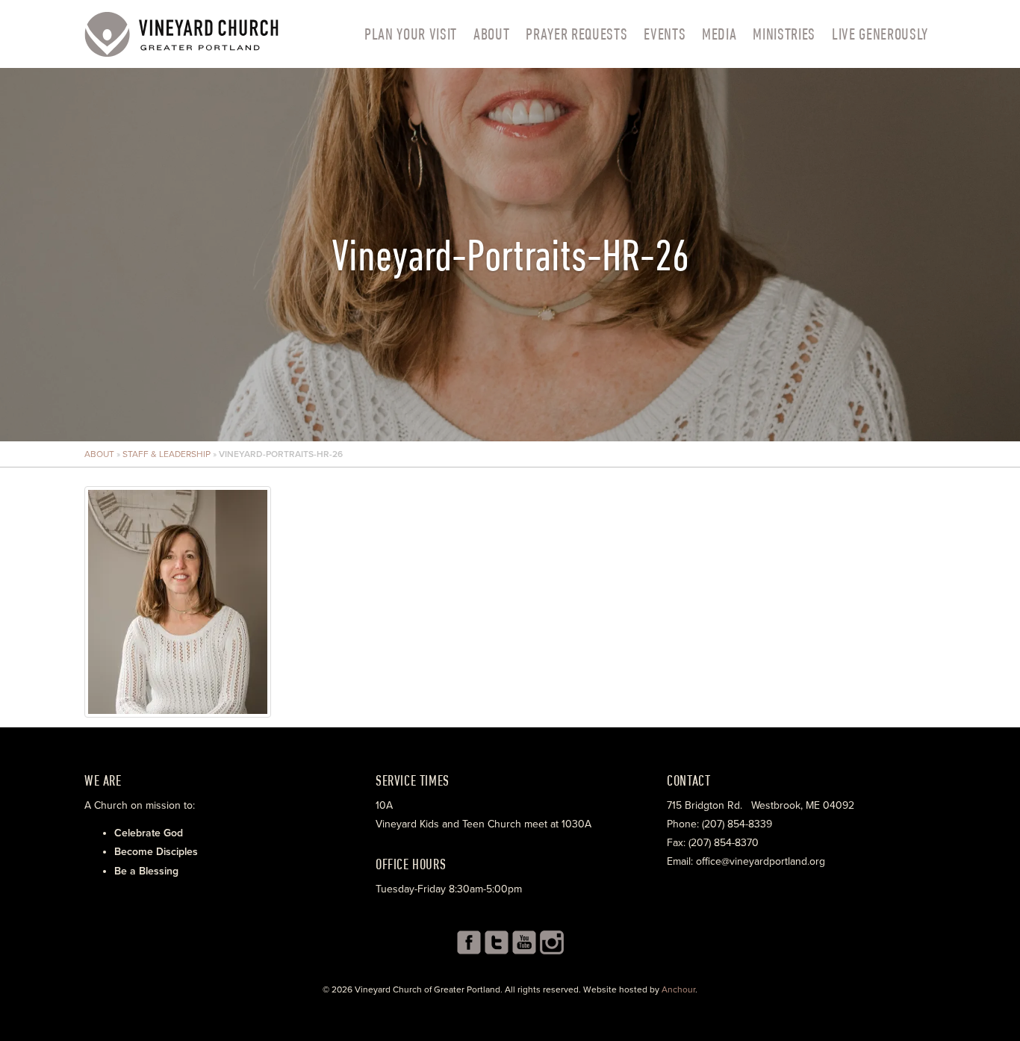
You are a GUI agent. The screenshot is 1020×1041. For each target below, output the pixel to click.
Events (664, 34)
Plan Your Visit (410, 34)
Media (719, 34)
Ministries (784, 34)
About (491, 34)
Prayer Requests (576, 34)
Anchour (678, 989)
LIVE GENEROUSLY (880, 34)
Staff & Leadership (166, 454)
